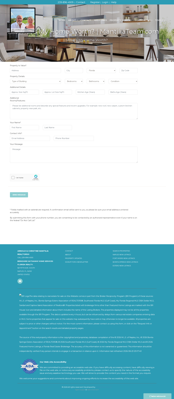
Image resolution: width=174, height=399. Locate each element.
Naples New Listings (122, 255)
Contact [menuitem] (86, 20)
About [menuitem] (72, 20)
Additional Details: (18, 87)
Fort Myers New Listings (124, 258)
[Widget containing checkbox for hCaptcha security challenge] (25, 177)
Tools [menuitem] (159, 20)
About (68, 255)
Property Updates (73, 258)
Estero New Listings (122, 266)
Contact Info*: (16, 133)
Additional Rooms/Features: (17, 99)
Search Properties (121, 251)
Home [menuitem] (62, 20)
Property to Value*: (18, 65)
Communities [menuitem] (143, 20)
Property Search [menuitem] (120, 20)
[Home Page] (22, 20)
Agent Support (80, 390)
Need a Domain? (93, 390)
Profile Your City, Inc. (104, 387)
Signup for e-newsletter (76, 262)
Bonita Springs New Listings (125, 262)
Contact (69, 251)
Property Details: (17, 76)
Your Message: (16, 144)
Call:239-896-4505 (25, 257)
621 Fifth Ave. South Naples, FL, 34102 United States (35, 267)
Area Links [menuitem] (100, 20)
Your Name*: (15, 122)
